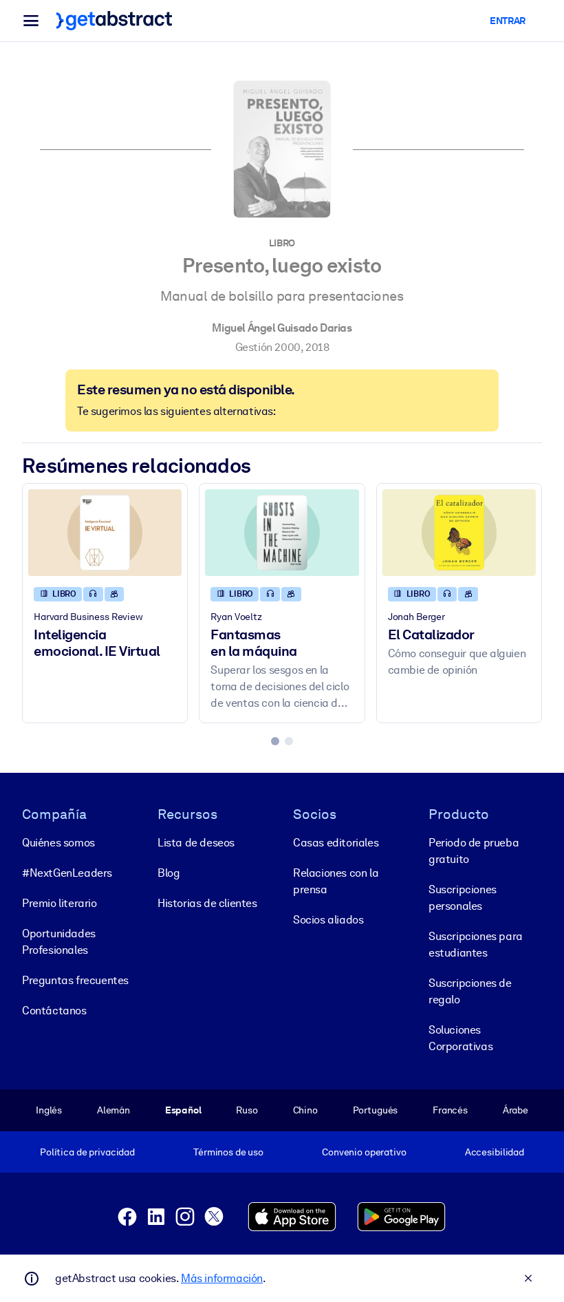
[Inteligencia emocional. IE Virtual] (105, 532)
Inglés (49, 1110)
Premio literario (59, 903)
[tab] (275, 741)
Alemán (113, 1110)
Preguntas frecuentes (75, 980)
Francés (450, 1110)
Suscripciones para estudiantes (476, 944)
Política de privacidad (87, 1151)
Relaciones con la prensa (335, 881)
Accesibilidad (494, 1151)
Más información (222, 1278)
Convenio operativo (364, 1151)
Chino (305, 1110)
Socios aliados (328, 919)
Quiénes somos (58, 842)
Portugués (375, 1110)
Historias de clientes (207, 903)
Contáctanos (54, 1010)
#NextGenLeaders (67, 872)
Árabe (515, 1110)
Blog (169, 872)
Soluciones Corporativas (460, 1038)
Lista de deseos (196, 842)
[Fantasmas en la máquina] (281, 532)
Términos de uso (228, 1151)
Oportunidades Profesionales (59, 942)
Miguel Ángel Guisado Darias (281, 327)
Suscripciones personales (463, 898)
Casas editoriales (335, 842)
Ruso (246, 1110)
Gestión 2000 (268, 347)
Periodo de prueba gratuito (474, 851)
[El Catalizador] (459, 532)
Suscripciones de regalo (470, 991)
